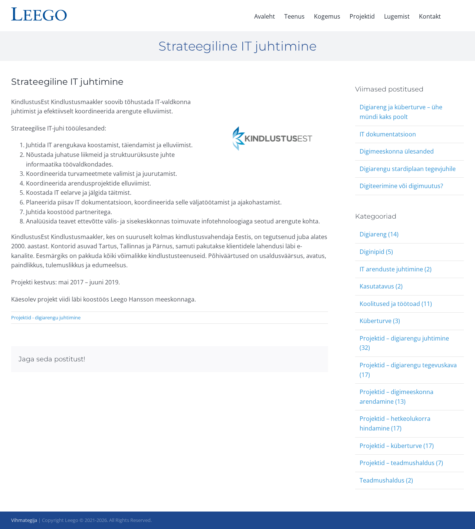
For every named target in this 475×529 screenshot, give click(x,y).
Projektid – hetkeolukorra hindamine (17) (395, 423)
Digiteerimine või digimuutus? (401, 186)
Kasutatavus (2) (381, 286)
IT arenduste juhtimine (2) (396, 269)
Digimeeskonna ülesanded (397, 151)
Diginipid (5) (376, 252)
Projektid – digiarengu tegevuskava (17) (408, 370)
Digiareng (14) (379, 234)
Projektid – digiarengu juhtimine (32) (404, 343)
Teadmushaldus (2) (386, 480)
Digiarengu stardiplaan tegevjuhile (408, 169)
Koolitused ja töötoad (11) (396, 304)
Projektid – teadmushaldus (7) (401, 463)
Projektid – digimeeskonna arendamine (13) (396, 397)
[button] (452, 15)
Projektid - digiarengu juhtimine (46, 317)
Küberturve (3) (380, 321)
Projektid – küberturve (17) (397, 446)
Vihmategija (24, 520)
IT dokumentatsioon (388, 134)
